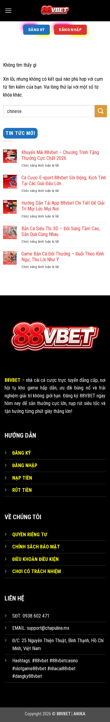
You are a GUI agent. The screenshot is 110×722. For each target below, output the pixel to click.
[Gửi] (101, 111)
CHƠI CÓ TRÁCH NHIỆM (36, 571)
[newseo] (55, 10)
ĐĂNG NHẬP (24, 465)
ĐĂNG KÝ (21, 453)
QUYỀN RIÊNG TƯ (29, 534)
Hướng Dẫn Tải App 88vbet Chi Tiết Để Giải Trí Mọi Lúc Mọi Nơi (63, 206)
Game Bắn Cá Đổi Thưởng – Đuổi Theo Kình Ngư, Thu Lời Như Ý (62, 256)
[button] (8, 10)
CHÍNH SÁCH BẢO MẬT (36, 547)
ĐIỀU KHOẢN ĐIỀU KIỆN (35, 559)
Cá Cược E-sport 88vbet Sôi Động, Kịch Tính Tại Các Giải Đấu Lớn (63, 180)
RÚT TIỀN (22, 490)
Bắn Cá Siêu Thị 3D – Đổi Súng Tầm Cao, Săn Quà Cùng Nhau (60, 231)
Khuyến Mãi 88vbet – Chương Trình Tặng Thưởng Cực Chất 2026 (60, 155)
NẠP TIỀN (22, 478)
